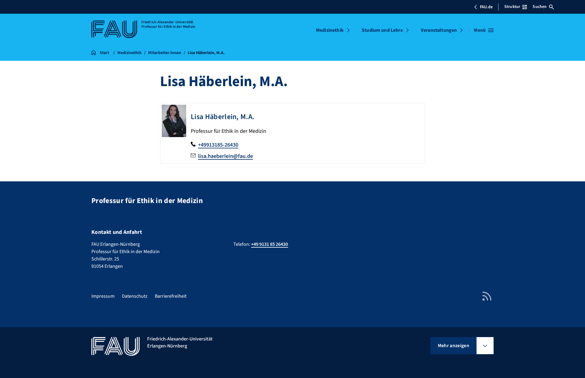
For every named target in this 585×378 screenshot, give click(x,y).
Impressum (103, 296)
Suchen (540, 7)
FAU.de (486, 7)
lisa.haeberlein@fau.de (225, 156)
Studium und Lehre (382, 30)
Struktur (512, 7)
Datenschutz (134, 296)
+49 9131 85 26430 (269, 244)
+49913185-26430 (218, 145)
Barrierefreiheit (170, 296)
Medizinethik (330, 30)
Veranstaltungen (439, 30)
